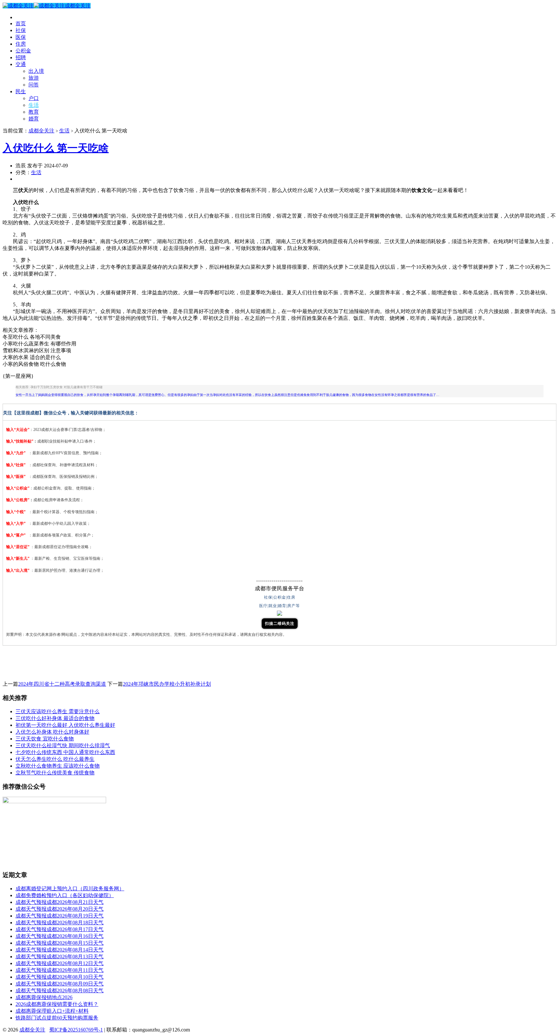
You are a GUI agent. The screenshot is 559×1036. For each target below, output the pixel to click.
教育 (33, 112)
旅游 (33, 78)
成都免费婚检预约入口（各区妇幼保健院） (65, 895)
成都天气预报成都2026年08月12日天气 (60, 963)
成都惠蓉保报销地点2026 (44, 997)
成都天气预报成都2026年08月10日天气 (60, 977)
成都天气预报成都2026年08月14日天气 (60, 949)
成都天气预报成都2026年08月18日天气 (60, 922)
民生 (21, 91)
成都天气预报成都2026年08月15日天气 (60, 943)
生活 (33, 105)
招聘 (21, 57)
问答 (33, 84)
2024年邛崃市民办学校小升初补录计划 (167, 684)
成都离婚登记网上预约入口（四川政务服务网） (70, 888)
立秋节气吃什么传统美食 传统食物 (55, 772)
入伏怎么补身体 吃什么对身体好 (52, 732)
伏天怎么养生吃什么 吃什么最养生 (55, 759)
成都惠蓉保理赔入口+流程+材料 (52, 1011)
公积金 (23, 50)
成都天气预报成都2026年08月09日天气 (60, 983)
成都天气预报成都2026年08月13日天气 (60, 956)
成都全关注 (78, 5)
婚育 (33, 118)
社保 (21, 30)
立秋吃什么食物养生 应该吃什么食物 (58, 766)
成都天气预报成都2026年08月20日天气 (60, 909)
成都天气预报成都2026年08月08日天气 (60, 990)
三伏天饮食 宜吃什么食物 (45, 738)
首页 (21, 23)
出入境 (36, 71)
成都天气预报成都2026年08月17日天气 (60, 929)
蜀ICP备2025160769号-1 (76, 1029)
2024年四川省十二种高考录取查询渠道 (62, 684)
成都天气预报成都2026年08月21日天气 (60, 902)
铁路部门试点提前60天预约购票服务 (57, 1017)
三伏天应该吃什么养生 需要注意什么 (58, 711)
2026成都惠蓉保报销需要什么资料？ (57, 1004)
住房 (21, 44)
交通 (21, 64)
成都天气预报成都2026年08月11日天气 (60, 970)
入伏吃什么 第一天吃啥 (56, 148)
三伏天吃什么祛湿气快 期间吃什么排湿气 (63, 745)
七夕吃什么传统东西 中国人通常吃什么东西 (65, 752)
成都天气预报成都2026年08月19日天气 (60, 915)
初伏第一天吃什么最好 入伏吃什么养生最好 (65, 725)
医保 (21, 37)
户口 (33, 98)
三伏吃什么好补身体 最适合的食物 (55, 718)
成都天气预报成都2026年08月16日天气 (60, 936)
